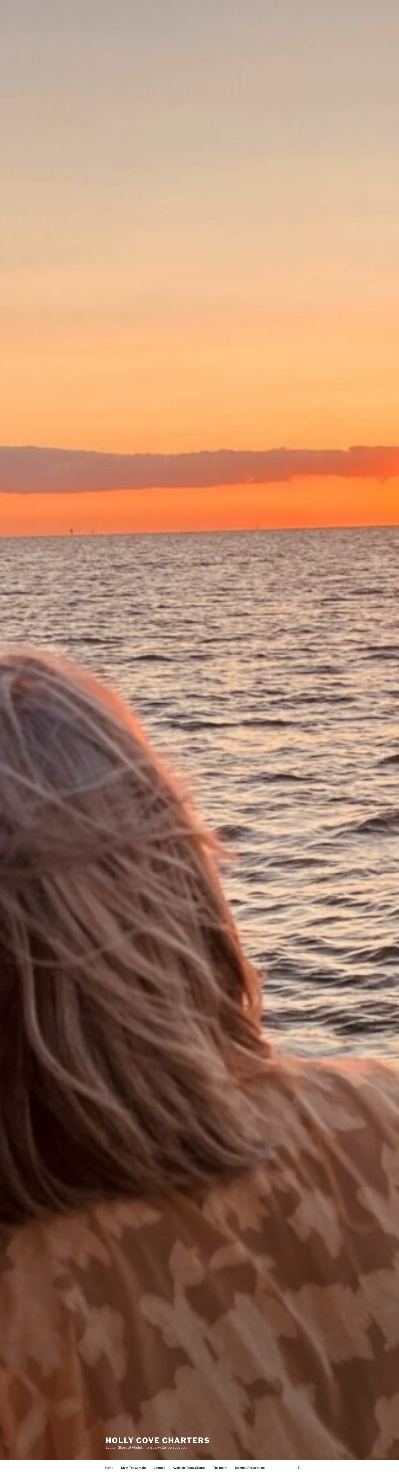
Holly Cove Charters (158, 1440)
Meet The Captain (133, 1467)
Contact (159, 1467)
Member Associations (250, 1467)
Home (109, 1467)
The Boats (220, 1467)
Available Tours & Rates (189, 1467)
